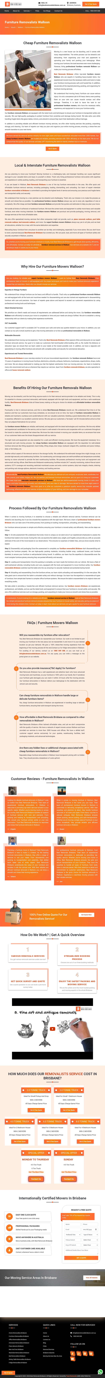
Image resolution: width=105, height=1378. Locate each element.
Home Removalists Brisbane (18, 1333)
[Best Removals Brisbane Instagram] (79, 1354)
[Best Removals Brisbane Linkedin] (85, 1354)
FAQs (37, 11)
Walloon (20, 27)
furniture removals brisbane (74, 367)
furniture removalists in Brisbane (17, 191)
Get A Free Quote (91, 4)
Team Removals (71, 1376)
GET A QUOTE (81, 1258)
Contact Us (58, 11)
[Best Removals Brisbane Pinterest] (91, 1354)
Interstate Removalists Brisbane (19, 1343)
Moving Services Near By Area (52, 1356)
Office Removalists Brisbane (18, 1339)
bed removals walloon (27, 222)
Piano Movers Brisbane (16, 1346)
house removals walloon (21, 370)
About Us (16, 11)
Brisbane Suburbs (48, 1353)
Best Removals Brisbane (63, 74)
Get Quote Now (86, 915)
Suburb (13, 27)
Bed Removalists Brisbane (17, 1356)
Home (7, 11)
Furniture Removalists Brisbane (19, 1336)
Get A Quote (52, 149)
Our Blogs (46, 11)
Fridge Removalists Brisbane (18, 1362)
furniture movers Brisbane (78, 586)
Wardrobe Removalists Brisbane (19, 1353)
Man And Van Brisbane (16, 1349)
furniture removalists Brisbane (71, 548)
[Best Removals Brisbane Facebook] (72, 1354)
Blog (44, 1343)
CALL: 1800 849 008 (92, 11)
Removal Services (48, 1349)
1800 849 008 (59, 651)
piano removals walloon (83, 219)
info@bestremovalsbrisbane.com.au (51, 5)
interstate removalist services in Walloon (37, 480)
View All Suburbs (92, 1278)
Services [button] (27, 11)
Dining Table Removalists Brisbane (20, 1359)
